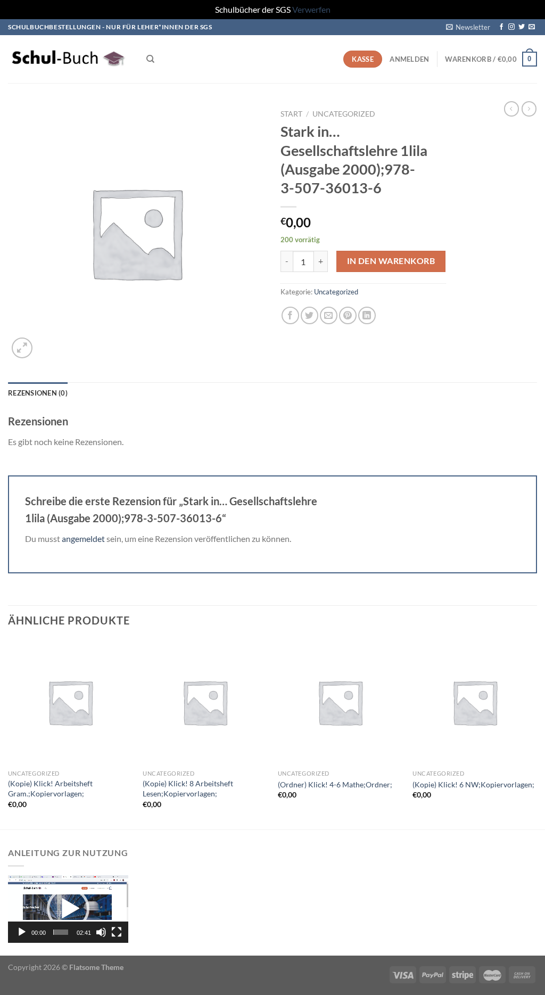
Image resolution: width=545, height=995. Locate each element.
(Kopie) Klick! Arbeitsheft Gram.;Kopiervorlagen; (50, 788)
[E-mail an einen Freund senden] (328, 315)
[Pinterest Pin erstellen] (348, 315)
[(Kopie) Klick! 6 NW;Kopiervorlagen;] (474, 702)
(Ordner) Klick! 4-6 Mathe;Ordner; (335, 784)
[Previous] (8, 733)
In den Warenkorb (391, 261)
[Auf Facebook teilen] (290, 315)
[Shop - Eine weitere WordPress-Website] (69, 59)
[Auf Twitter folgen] (521, 27)
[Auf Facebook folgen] (501, 27)
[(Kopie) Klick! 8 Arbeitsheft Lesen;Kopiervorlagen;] (205, 702)
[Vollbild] (116, 932)
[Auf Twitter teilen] (309, 315)
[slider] (60, 932)
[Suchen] (150, 59)
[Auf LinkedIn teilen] (367, 315)
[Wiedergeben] (21, 932)
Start (291, 114)
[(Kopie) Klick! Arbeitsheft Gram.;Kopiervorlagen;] (70, 702)
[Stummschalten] (101, 932)
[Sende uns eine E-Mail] (532, 27)
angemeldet (83, 538)
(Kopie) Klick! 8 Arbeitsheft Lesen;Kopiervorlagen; (188, 788)
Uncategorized (343, 114)
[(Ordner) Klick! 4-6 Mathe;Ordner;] (340, 702)
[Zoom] (22, 348)
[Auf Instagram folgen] (511, 27)
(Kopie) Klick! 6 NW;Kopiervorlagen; (473, 784)
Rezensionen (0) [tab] (38, 393)
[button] (68, 908)
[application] (68, 909)
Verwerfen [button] (311, 9)
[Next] (536, 733)
